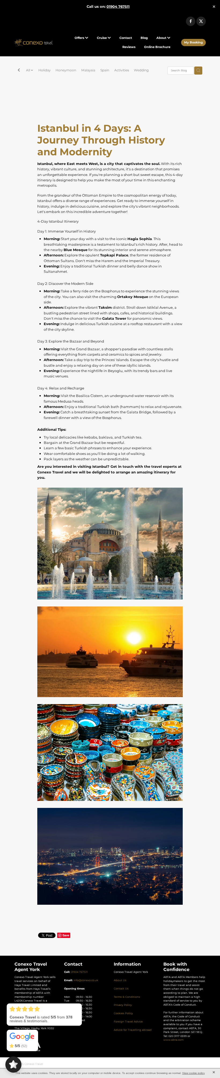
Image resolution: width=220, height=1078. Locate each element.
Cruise (102, 38)
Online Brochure (157, 47)
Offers (80, 38)
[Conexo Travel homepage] (33, 43)
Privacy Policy (123, 1005)
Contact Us (121, 989)
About (161, 38)
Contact (125, 38)
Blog (144, 38)
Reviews (128, 47)
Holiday (44, 70)
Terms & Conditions (127, 997)
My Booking (193, 42)
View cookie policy (193, 1073)
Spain (104, 70)
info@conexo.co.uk (86, 980)
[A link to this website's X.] (201, 21)
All (28, 70)
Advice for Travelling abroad (133, 1030)
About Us (120, 980)
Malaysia (88, 70)
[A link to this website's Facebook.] (190, 21)
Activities (121, 70)
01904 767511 (79, 972)
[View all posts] (19, 70)
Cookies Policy (123, 1013)
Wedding (141, 70)
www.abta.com (173, 1040)
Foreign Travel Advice (128, 1022)
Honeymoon (66, 70)
